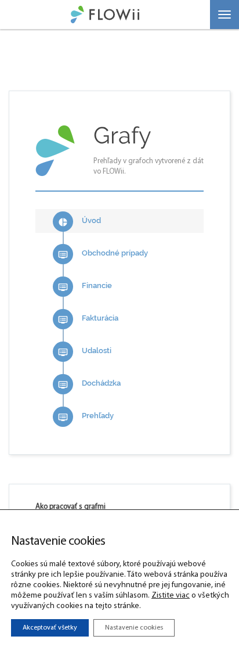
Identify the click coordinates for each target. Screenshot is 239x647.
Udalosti (84, 351)
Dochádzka (89, 384)
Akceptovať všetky (50, 627)
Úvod (79, 221)
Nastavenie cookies (134, 627)
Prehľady (86, 416)
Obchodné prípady (103, 254)
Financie (85, 286)
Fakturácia (88, 319)
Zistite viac (170, 595)
